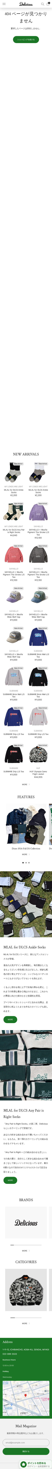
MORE (24, 784)
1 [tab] (23, 862)
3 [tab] (29, 862)
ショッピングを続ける (26, 39)
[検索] (42, 3)
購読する (26, 1451)
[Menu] (4, 3)
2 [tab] (26, 862)
